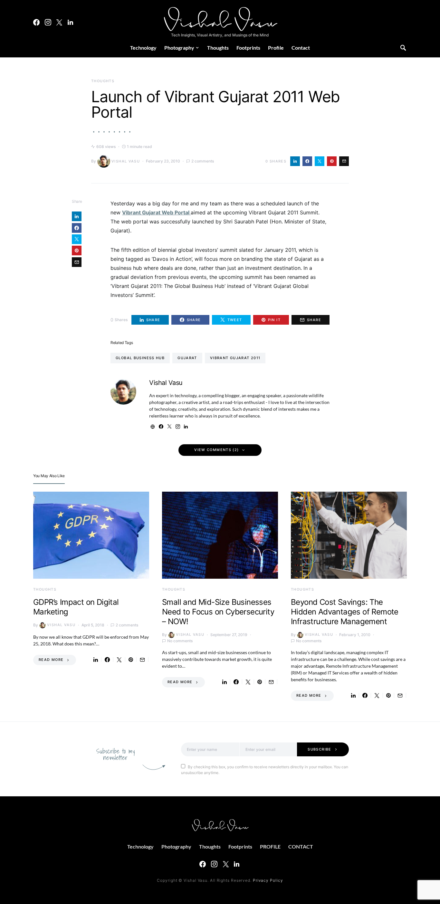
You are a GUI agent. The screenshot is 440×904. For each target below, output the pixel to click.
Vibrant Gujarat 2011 (235, 358)
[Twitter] (59, 22)
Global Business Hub (140, 358)
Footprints (248, 47)
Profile (276, 47)
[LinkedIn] (70, 22)
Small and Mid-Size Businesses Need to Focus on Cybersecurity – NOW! (218, 611)
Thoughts (218, 47)
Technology (143, 47)
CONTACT (300, 846)
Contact (301, 47)
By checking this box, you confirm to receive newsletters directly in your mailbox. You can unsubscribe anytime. (264, 769)
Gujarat (187, 358)
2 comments (202, 161)
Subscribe (319, 749)
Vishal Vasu (125, 161)
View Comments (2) (216, 449)
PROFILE (270, 846)
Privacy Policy (268, 880)
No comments (180, 640)
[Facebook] (36, 22)
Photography (179, 47)
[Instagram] (48, 22)
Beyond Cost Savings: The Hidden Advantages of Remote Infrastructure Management (344, 611)
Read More (51, 659)
